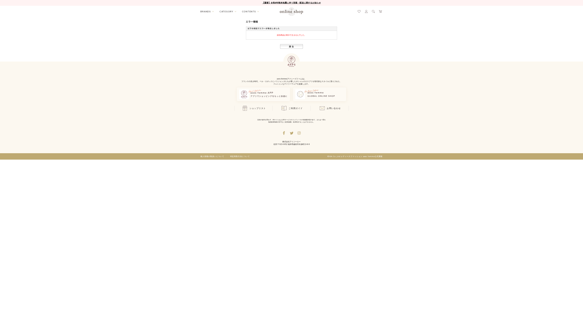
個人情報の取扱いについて (212, 156)
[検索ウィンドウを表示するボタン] (373, 11)
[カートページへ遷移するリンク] (380, 11)
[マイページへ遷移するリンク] (366, 11)
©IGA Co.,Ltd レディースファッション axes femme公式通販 (355, 156)
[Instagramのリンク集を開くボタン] (299, 133)
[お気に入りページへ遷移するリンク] (359, 11)
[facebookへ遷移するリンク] (284, 133)
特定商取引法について (240, 156)
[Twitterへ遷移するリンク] (291, 133)
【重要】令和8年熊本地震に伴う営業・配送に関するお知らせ (291, 3)
